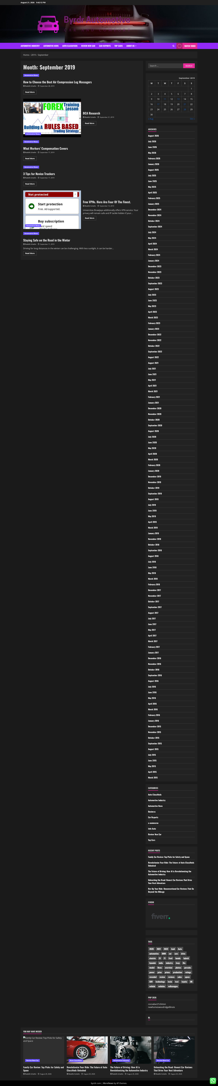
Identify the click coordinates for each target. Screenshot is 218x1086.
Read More (31, 92)
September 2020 (155, 425)
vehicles (161, 986)
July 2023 (152, 294)
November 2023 (154, 272)
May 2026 (152, 152)
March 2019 (153, 527)
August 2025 (153, 169)
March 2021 (153, 391)
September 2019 (155, 493)
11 (165, 99)
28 (185, 109)
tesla (170, 981)
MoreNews (108, 1083)
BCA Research (52, 118)
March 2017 (152, 641)
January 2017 (153, 652)
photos (178, 967)
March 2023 (153, 317)
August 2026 (153, 135)
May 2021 (152, 379)
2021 (159, 948)
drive (183, 953)
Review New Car (88, 45)
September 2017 (155, 607)
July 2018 (152, 561)
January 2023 (153, 328)
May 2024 (152, 237)
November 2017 (154, 595)
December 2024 (154, 209)
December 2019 (154, 476)
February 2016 (154, 715)
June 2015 (152, 760)
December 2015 (154, 726)
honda (177, 958)
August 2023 (153, 289)
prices (167, 972)
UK (191, 981)
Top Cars (118, 45)
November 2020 (154, 414)
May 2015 (152, 766)
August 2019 (153, 499)
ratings (188, 972)
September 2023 (155, 283)
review (162, 976)
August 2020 (153, 431)
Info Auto (152, 828)
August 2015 (153, 749)
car (170, 953)
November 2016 (154, 663)
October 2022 (153, 345)
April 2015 (152, 771)
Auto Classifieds (69, 45)
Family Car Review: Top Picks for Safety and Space (169, 856)
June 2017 (152, 624)
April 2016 (152, 703)
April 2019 (152, 521)
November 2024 (154, 215)
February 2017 (154, 646)
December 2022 (154, 334)
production (177, 972)
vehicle (152, 986)
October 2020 (154, 419)
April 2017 (152, 635)
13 (178, 99)
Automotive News (51, 45)
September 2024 (155, 226)
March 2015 (153, 777)
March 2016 (153, 709)
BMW (164, 953)
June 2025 (152, 181)
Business (152, 811)
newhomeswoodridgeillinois (161, 1007)
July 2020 (152, 436)
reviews (171, 976)
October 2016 (153, 669)
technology (160, 981)
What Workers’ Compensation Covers (45, 148)
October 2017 (153, 601)
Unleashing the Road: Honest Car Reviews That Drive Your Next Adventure (173, 1069)
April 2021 (152, 385)
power (151, 972)
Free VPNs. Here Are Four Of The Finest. (52, 209)
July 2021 (152, 368)
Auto (180, 948)
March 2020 (153, 459)
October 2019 (153, 487)
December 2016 (154, 658)
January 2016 (153, 720)
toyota (184, 981)
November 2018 (154, 538)
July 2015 (152, 754)
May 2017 (152, 629)
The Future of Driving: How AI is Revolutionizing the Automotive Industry (129, 1069)
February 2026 (154, 158)
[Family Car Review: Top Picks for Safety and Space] (43, 1050)
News (160, 967)
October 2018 (153, 544)
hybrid (186, 958)
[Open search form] (173, 45)
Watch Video (189, 45)
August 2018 (153, 556)
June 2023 (152, 300)
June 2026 (152, 147)
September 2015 (155, 743)
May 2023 (152, 306)
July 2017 (152, 618)
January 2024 (153, 260)
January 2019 (153, 533)
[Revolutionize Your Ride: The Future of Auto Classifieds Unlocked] (87, 1050)
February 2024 (154, 254)
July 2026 (152, 141)
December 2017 (154, 590)
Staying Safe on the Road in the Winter (46, 240)
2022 (166, 948)
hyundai (152, 962)
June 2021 (152, 374)
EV (160, 958)
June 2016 (152, 692)
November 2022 (154, 340)
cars (176, 953)
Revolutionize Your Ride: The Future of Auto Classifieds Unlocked (87, 1069)
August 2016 (153, 680)
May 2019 (152, 516)
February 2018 (154, 584)
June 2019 (152, 510)
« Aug (150, 118)
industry (169, 962)
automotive (154, 953)
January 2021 (153, 402)
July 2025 (152, 175)
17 (158, 104)
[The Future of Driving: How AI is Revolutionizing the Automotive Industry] (130, 1050)
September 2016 (155, 675)
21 (185, 104)
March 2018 (153, 578)
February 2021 (154, 396)
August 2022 (153, 357)
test (177, 981)
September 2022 (155, 351)
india (161, 962)
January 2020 (153, 470)
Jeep (178, 962)
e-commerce (153, 822)
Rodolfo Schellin (30, 86)
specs (187, 976)
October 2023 (153, 277)
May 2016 (152, 698)
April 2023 (152, 311)
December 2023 (154, 266)
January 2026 (153, 164)
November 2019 (154, 482)
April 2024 (152, 243)
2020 (151, 948)
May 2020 (152, 448)
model (151, 967)
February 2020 (154, 465)
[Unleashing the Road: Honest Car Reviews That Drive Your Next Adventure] (174, 1050)
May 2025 (152, 186)
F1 (165, 958)
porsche (187, 967)
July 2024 (152, 232)
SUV (151, 981)
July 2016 (152, 686)
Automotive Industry (30, 45)
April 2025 (152, 192)
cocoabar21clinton (157, 1004)
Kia (184, 962)
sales (180, 976)
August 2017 (153, 612)
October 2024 (153, 220)
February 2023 (154, 323)
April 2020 (152, 453)
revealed (152, 976)
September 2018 (155, 550)
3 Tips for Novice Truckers (39, 173)
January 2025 (153, 203)
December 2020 (154, 408)
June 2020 (152, 442)
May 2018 (152, 573)
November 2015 (154, 732)
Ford (170, 958)
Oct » (192, 118)
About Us (130, 45)
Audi (173, 948)
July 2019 (152, 504)
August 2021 (153, 362)
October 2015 (153, 737)
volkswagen (173, 986)
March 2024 (153, 249)
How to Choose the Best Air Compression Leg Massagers (57, 82)
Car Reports (105, 45)
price (160, 972)
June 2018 (152, 567)
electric (152, 958)
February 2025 (154, 198)
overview (168, 967)
